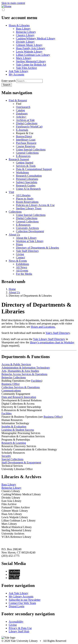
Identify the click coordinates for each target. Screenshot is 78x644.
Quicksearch (23, 107)
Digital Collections (26, 123)
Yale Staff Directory (27, 250)
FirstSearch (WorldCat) (29, 126)
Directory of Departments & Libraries (37, 247)
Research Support (19, 159)
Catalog (20, 110)
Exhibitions (22, 264)
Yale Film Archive (26, 67)
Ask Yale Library (18, 71)
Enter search (8, 80)
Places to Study (25, 198)
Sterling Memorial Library (31, 61)
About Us (14, 234)
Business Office (10, 384)
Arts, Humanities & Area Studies (20, 370)
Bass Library (23, 28)
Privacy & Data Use (20, 628)
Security (6, 456)
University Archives (27, 228)
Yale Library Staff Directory (49, 339)
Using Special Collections (31, 149)
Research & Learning (13, 442)
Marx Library (23, 58)
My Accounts (16, 74)
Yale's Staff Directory (58, 332)
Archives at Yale (25, 120)
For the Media (24, 273)
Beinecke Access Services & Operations (24, 374)
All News (21, 267)
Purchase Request (26, 143)
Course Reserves (25, 146)
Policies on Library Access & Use (35, 205)
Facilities (36, 380)
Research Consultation (29, 175)
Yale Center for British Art (31, 64)
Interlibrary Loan (25, 139)
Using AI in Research (28, 188)
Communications (11, 390)
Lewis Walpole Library (29, 51)
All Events (22, 270)
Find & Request (18, 100)
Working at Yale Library (30, 241)
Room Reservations (27, 201)
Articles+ (21, 116)
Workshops (22, 172)
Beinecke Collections (13, 377)
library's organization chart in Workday (52, 342)
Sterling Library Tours (28, 208)
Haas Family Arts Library (30, 48)
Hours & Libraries (19, 25)
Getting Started (24, 162)
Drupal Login (16, 606)
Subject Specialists (26, 182)
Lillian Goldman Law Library (33, 54)
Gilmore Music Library (29, 45)
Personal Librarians (27, 178)
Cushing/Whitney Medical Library (35, 38)
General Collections (27, 152)
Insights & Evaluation (13, 426)
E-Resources (23, 156)
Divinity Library (25, 41)
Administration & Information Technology (25, 367)
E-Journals (22, 129)
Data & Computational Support (34, 169)
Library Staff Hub (19, 631)
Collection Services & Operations (20, 387)
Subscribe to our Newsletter (24, 599)
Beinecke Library (26, 31)
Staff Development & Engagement (21, 462)
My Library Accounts (21, 596)
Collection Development (30, 231)
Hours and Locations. (43, 326)
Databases (22, 113)
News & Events (18, 260)
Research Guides (25, 185)
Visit (11, 192)
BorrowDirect (24, 136)
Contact (20, 257)
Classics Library (25, 35)
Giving (20, 254)
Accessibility (16, 621)
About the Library (26, 237)
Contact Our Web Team (22, 603)
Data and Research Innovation (18, 397)
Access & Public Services (16, 364)
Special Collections (12, 459)
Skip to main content (13, 3)
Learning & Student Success (17, 429)
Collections (15, 211)
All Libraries (23, 195)
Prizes (19, 244)
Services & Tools (26, 165)
